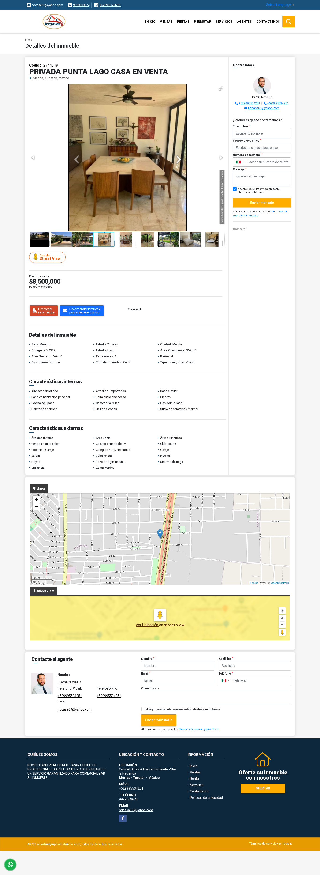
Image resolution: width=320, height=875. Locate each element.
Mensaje (239, 169)
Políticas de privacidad (206, 798)
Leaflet (254, 583)
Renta (194, 779)
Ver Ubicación (147, 625)
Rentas (183, 21)
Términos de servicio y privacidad (198, 729)
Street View (50, 257)
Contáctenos (268, 21)
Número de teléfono (248, 155)
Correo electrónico (247, 141)
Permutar (202, 21)
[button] (221, 88)
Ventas (166, 21)
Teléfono (226, 673)
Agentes (244, 21)
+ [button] (36, 499)
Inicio (150, 21)
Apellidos (226, 658)
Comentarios (150, 688)
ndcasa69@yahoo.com (263, 108)
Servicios (224, 21)
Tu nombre (241, 126)
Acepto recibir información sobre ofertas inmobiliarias (183, 709)
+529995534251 (110, 5)
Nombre (147, 658)
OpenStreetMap (280, 583)
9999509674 (81, 5)
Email (145, 673)
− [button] (36, 506)
